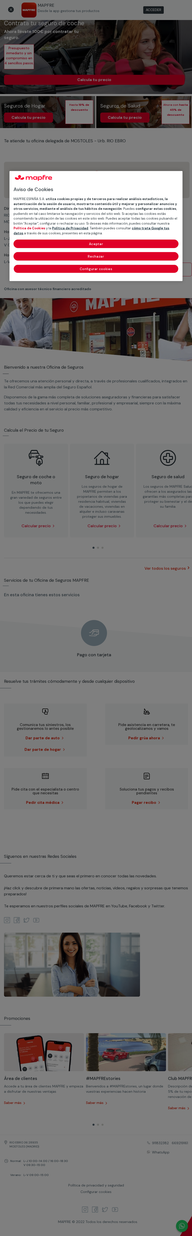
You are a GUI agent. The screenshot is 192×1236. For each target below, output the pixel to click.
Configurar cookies (96, 269)
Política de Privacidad (70, 228)
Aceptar (96, 244)
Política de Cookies (29, 228)
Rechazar (96, 256)
